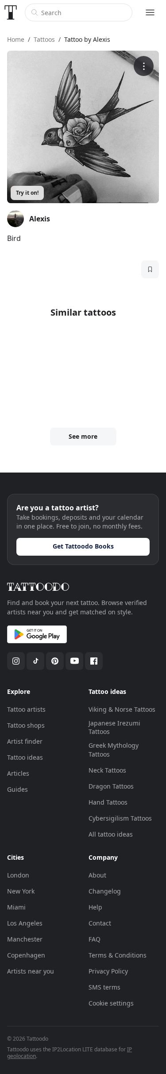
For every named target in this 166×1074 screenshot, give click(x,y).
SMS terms (104, 987)
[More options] (144, 66)
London (18, 875)
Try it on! (27, 192)
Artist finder (24, 741)
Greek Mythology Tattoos (114, 749)
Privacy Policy (108, 971)
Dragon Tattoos (111, 786)
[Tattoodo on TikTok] (35, 661)
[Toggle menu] (150, 12)
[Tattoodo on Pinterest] (55, 661)
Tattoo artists (26, 709)
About (97, 875)
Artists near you (30, 971)
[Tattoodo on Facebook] (94, 661)
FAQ (94, 939)
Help (95, 907)
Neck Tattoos (107, 770)
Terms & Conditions (118, 955)
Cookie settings (111, 1003)
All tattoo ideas (111, 834)
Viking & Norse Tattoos (122, 709)
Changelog (105, 891)
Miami (16, 907)
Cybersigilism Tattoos (120, 818)
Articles (18, 773)
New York (21, 891)
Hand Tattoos (108, 802)
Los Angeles (24, 923)
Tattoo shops (26, 725)
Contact (100, 923)
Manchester (24, 939)
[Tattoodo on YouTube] (74, 661)
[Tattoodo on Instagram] (16, 661)
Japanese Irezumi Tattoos (114, 727)
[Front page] (10, 12)
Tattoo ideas (25, 757)
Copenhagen (26, 955)
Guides (17, 789)
